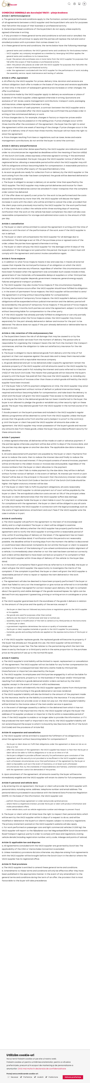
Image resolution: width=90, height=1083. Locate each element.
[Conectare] (74, 3)
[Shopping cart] (79, 3)
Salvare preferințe (73, 1077)
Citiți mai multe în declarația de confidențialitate (42, 1069)
